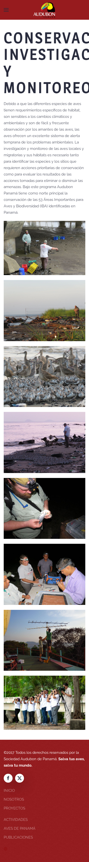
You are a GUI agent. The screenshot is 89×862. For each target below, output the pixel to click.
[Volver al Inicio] (44, 10)
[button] (6, 10)
